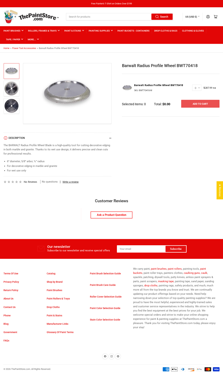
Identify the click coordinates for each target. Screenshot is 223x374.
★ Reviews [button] (219, 190)
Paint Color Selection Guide (105, 308)
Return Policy (10, 290)
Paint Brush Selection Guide (105, 273)
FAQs (6, 340)
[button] (12, 181)
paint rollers (175, 268)
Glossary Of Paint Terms (60, 332)
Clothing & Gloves (193, 30)
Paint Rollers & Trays (58, 298)
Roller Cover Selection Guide (106, 296)
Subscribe (176, 248)
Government (10, 332)
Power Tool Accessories (24, 48)
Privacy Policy (11, 281)
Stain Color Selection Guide (105, 319)
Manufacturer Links (57, 323)
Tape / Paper (13, 39)
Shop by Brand (55, 281)
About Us (8, 298)
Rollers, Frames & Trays (42, 30)
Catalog (51, 273)
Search (164, 16)
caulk (204, 273)
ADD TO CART (200, 103)
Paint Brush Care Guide (103, 285)
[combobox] (119, 16)
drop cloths (150, 285)
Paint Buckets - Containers (133, 30)
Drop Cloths (53, 307)
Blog (6, 323)
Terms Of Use (10, 273)
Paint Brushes (11, 30)
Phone (7, 315)
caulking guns (192, 273)
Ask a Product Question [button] (111, 215)
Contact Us (9, 307)
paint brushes (159, 268)
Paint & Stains (72, 30)
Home (6, 48)
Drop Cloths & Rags (165, 30)
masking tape (166, 281)
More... (32, 39)
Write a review (71, 181)
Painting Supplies (99, 30)
